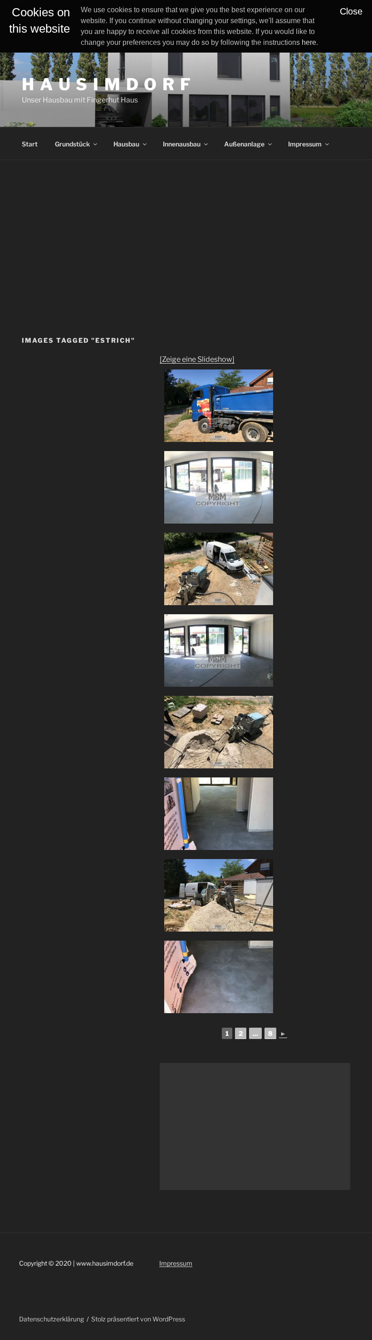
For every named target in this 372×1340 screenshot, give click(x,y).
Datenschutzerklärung (51, 1319)
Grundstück (72, 144)
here (309, 42)
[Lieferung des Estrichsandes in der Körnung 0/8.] (218, 405)
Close (351, 11)
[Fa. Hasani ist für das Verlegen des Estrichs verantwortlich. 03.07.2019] (218, 569)
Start (30, 144)
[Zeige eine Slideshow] (197, 359)
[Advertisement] (186, 228)
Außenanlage (244, 144)
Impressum (305, 144)
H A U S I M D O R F (107, 84)
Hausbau (126, 144)
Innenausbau (182, 144)
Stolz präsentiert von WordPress (138, 1319)
